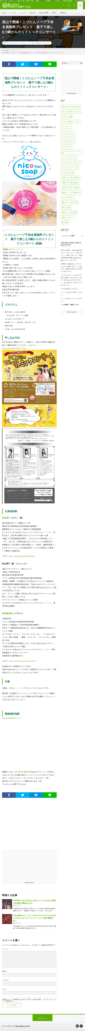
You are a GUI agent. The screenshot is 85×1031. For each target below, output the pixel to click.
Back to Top (42, 1018)
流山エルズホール (16, 249)
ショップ (23, 12)
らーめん (76, 121)
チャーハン (65, 158)
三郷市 (64, 182)
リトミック (26, 43)
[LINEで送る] (50, 64)
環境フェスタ (66, 212)
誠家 (74, 212)
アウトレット (66, 126)
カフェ (72, 136)
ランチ (78, 163)
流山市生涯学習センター (12, 718)
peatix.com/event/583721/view (14, 348)
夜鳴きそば (76, 192)
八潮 (63, 187)
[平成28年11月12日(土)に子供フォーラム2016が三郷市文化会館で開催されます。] (7, 904)
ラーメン (65, 168)
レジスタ (65, 172)
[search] (81, 63)
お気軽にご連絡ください (71, 304)
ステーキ (72, 141)
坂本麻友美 (7, 613)
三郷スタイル (66, 177)
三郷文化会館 (73, 182)
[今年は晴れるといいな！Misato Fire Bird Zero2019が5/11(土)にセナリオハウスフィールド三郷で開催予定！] (7, 919)
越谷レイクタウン (67, 217)
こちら (26, 142)
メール (5, 980)
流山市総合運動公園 (22, 772)
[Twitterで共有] (22, 64)
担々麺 (75, 202)
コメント (5, 949)
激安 (63, 207)
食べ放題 (65, 222)
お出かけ (32, 12)
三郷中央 (76, 177)
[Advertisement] (29, 826)
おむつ (64, 111)
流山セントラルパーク (42, 43)
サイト (4, 989)
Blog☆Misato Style (22, 1026)
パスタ (74, 158)
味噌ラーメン (66, 192)
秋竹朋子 (6, 517)
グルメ (4, 12)
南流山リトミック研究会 (19, 688)
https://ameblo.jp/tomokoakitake (22, 556)
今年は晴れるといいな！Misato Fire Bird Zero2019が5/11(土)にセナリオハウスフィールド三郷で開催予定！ (34, 918)
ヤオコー (70, 163)
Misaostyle (65, 106)
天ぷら (64, 197)
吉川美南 (76, 187)
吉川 (69, 187)
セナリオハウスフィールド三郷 (71, 152)
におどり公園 (66, 121)
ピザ (63, 163)
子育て (54, 12)
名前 (4, 971)
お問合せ (63, 12)
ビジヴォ (48, 532)
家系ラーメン (66, 202)
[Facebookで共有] (9, 64)
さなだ (78, 111)
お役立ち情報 (43, 12)
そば (63, 116)
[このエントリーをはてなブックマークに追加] (36, 64)
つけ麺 (70, 116)
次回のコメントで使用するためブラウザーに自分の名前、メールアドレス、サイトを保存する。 (29, 1000)
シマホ (64, 141)
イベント (13, 12)
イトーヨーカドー (67, 131)
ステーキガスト (67, 146)
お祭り (71, 111)
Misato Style (76, 106)
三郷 (71, 172)
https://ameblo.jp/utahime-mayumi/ (22, 661)
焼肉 (69, 207)
